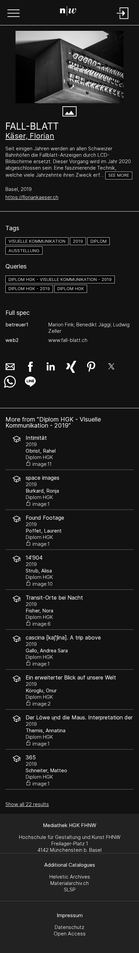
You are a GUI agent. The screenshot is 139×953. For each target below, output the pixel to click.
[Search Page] (68, 12)
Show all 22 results (27, 804)
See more (118, 175)
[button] (13, 14)
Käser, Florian (29, 135)
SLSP (70, 889)
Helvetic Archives (69, 876)
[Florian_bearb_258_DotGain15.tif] (69, 67)
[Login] (123, 19)
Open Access (70, 933)
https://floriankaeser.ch (31, 197)
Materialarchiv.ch (69, 883)
